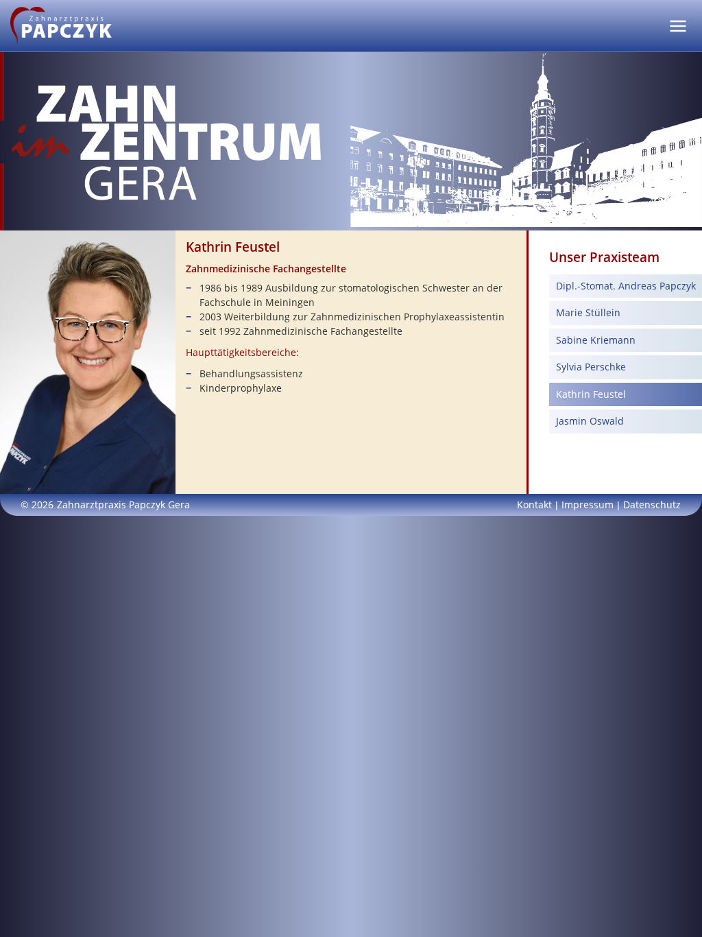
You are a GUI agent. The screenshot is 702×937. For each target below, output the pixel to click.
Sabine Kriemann (596, 339)
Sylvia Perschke (591, 366)
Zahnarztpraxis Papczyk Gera (123, 504)
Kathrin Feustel (591, 394)
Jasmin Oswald (590, 420)
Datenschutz (652, 504)
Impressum (587, 504)
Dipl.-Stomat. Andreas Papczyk (626, 285)
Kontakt (534, 504)
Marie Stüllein (588, 312)
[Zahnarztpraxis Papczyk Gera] (61, 24)
